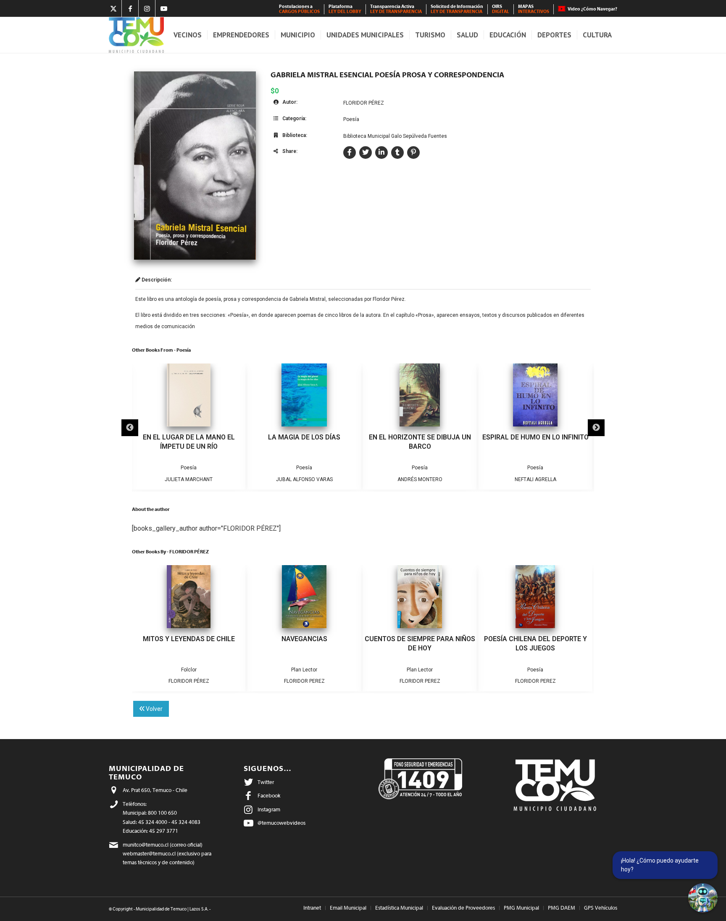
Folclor (189, 670)
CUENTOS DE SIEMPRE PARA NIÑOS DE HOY (420, 643)
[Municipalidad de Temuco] (136, 35)
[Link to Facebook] (130, 8)
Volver (154, 708)
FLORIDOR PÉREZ (363, 103)
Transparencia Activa (396, 9)
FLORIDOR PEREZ (304, 681)
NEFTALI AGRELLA (535, 479)
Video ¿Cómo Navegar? (592, 9)
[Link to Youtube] (163, 8)
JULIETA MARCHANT (189, 479)
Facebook (269, 795)
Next (596, 427)
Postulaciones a (299, 9)
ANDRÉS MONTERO (419, 479)
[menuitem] (299, 9)
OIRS (500, 9)
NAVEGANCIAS (304, 639)
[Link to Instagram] (147, 8)
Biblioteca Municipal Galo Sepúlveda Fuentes (395, 136)
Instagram (269, 809)
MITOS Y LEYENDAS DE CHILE (189, 639)
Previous (129, 427)
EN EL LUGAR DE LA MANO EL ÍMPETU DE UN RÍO (189, 441)
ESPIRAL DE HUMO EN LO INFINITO (535, 437)
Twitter (266, 782)
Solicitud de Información (457, 9)
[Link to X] (113, 8)
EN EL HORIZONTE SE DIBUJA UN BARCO (420, 441)
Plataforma (345, 9)
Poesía (351, 119)
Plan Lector (304, 670)
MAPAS (533, 9)
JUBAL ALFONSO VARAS (304, 479)
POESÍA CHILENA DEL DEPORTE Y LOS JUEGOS (535, 643)
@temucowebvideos (281, 823)
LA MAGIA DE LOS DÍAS (304, 437)
